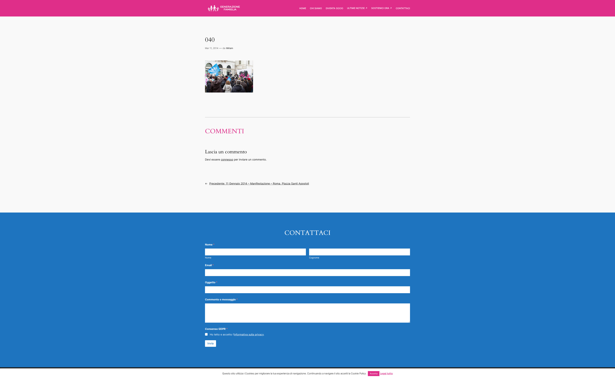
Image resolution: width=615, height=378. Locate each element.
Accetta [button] (373, 373)
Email (209, 265)
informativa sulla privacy (249, 334)
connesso (227, 159)
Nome (208, 257)
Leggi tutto (386, 373)
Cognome (314, 257)
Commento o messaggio (221, 299)
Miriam (229, 48)
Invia (210, 343)
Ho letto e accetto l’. (237, 334)
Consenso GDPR (216, 328)
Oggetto (211, 282)
